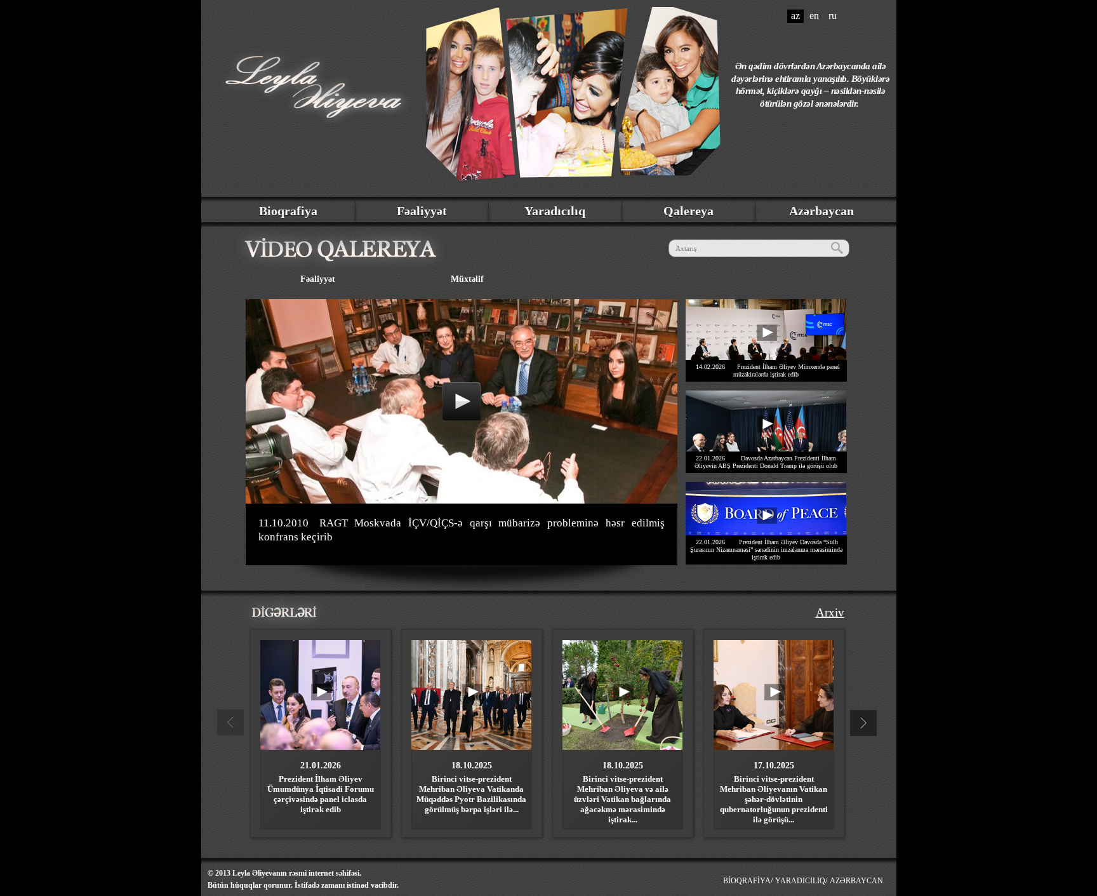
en (814, 15)
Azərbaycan (821, 211)
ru (832, 15)
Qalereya (688, 211)
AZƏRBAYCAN (856, 880)
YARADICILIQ (800, 880)
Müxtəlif (467, 279)
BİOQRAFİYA (747, 880)
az (795, 15)
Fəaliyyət (422, 211)
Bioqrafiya (288, 211)
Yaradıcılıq (554, 211)
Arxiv (830, 612)
